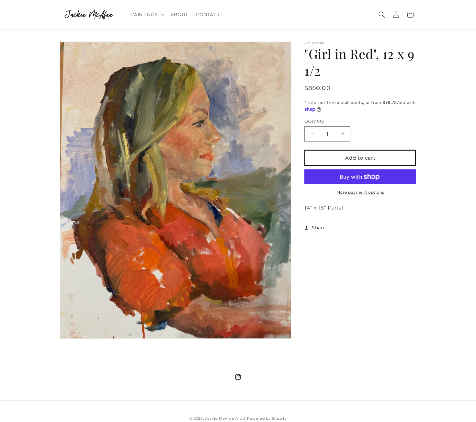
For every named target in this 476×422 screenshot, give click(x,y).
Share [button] (319, 228)
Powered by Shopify (267, 418)
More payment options (360, 192)
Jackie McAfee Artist (225, 418)
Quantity (314, 120)
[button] (146, 14)
